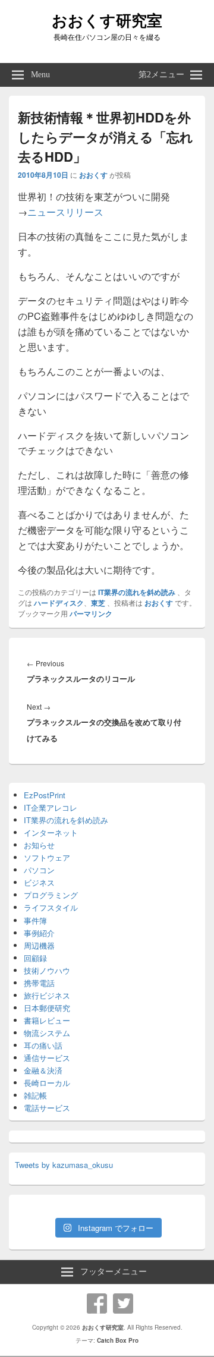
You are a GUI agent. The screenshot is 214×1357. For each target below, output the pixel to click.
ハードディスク (59, 602)
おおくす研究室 (107, 20)
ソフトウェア (47, 857)
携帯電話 (39, 982)
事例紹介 (39, 933)
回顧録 (35, 958)
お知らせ (39, 845)
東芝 (98, 602)
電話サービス (47, 1107)
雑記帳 (35, 1095)
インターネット (51, 832)
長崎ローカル (47, 1082)
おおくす (93, 174)
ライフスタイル (51, 907)
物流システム (47, 1032)
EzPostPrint (44, 795)
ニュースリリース (65, 212)
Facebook (97, 1303)
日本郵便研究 (47, 1007)
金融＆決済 (43, 1070)
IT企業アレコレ (50, 807)
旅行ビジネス (47, 995)
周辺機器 (39, 945)
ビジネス (39, 882)
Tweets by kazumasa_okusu (64, 1164)
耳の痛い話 (43, 1045)
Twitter (123, 1303)
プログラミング (51, 895)
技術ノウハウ (47, 970)
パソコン (39, 870)
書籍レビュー (47, 1020)
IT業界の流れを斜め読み (136, 592)
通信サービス (47, 1057)
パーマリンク (91, 613)
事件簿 (35, 920)
